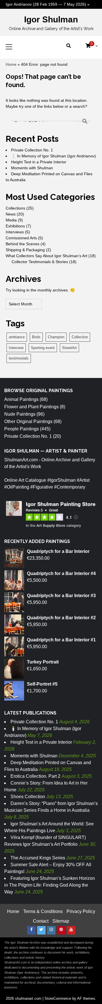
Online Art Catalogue (25, 480)
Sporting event (43, 348)
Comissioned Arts (21, 238)
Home (11, 64)
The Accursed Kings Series (37, 857)
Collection (80, 337)
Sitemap (60, 921)
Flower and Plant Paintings (31, 406)
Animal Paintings (21, 399)
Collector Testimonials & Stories (40, 261)
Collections (15, 208)
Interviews (15, 232)
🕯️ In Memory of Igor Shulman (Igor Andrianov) (53, 156)
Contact (40, 921)
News (11, 214)
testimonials (19, 358)
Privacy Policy (81, 911)
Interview (16, 348)
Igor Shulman (51, 19)
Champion (56, 337)
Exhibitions (15, 226)
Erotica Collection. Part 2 (35, 776)
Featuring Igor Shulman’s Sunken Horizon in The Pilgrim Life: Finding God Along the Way (49, 885)
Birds (36, 337)
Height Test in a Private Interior (38, 162)
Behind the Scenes (22, 244)
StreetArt (69, 348)
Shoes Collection (27, 796)
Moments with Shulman (32, 168)
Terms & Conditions (43, 911)
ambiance (17, 337)
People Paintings (21, 428)
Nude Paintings (19, 414)
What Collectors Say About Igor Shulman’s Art (46, 255)
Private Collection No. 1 (32, 150)
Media (11, 220)
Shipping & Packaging (25, 250)
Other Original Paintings (28, 421)
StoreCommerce (57, 998)
